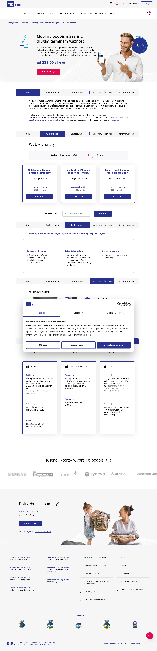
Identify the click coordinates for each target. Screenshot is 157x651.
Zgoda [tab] (42, 313)
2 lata (100, 155)
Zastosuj (103, 213)
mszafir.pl (115, 120)
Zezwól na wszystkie (113, 345)
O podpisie (39, 13)
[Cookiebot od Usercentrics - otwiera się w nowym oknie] (120, 304)
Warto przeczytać (98, 13)
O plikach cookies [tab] (115, 313)
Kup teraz (40, 196)
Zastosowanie (77, 92)
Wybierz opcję (52, 92)
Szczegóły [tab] (78, 313)
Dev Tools (52, 13)
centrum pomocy (43, 531)
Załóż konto (133, 4)
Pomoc (83, 13)
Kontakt (113, 13)
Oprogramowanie (68, 13)
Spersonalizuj (77, 345)
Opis (28, 92)
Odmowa (43, 345)
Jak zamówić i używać (102, 92)
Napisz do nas (30, 523)
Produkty (23, 13)
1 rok (87, 155)
